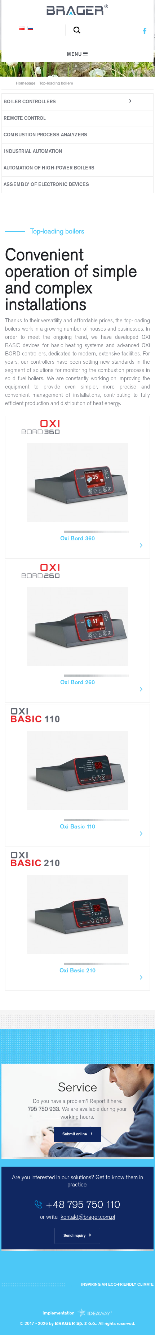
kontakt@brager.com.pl (88, 1217)
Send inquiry (77, 1235)
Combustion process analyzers (45, 135)
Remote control (25, 118)
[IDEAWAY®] (94, 1313)
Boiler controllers (30, 102)
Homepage (25, 84)
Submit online (77, 1134)
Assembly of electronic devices (46, 184)
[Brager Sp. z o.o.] (77, 14)
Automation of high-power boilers (49, 168)
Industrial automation (33, 151)
